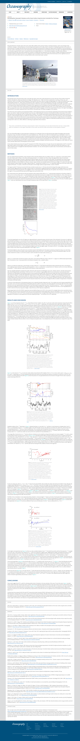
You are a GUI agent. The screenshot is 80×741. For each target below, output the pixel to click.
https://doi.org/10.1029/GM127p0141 (34, 669)
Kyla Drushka (19, 20)
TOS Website (69, 1)
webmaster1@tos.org (45, 737)
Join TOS (64, 1)
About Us (28, 726)
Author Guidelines (53, 12)
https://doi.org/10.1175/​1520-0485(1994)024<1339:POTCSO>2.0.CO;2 (42, 664)
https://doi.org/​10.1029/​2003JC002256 (44, 657)
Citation (21, 38)
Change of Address (51, 1)
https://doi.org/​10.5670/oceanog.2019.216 (21, 626)
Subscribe (36, 12)
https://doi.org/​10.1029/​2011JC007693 (32, 639)
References (26, 38)
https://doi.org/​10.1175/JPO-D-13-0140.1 (22, 650)
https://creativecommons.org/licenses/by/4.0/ (17, 711)
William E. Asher (12, 20)
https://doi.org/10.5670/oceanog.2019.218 (18, 25)
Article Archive (38, 729)
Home (10, 12)
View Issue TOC (68, 29)
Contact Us (59, 1)
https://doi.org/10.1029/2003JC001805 (34, 619)
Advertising (70, 12)
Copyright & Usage (33, 38)
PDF (16, 27)
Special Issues (29, 728)
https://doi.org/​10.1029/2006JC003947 (25, 636)
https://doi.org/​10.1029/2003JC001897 (25, 698)
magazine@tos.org (44, 736)
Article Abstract (10, 38)
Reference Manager (53, 23)
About (18, 12)
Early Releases (38, 728)
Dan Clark (42, 20)
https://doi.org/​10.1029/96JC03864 (48, 623)
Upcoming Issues (38, 726)
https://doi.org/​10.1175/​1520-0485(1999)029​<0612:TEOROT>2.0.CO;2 (40, 691)
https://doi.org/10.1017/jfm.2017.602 (15, 643)
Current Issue (38, 725)
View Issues (26, 12)
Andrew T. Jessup (25, 20)
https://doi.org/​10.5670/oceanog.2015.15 (40, 676)
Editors (28, 729)
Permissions (61, 12)
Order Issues (44, 12)
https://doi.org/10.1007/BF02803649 (29, 695)
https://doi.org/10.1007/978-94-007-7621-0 (16, 672)
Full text (17, 38)
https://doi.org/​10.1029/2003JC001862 (36, 616)
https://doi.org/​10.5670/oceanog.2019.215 (18, 632)
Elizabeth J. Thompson (33, 20)
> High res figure (37, 368)
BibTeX (46, 23)
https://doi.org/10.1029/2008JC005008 (28, 702)
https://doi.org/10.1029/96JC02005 (29, 660)
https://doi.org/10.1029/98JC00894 (42, 688)
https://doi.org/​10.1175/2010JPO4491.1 (15, 683)
